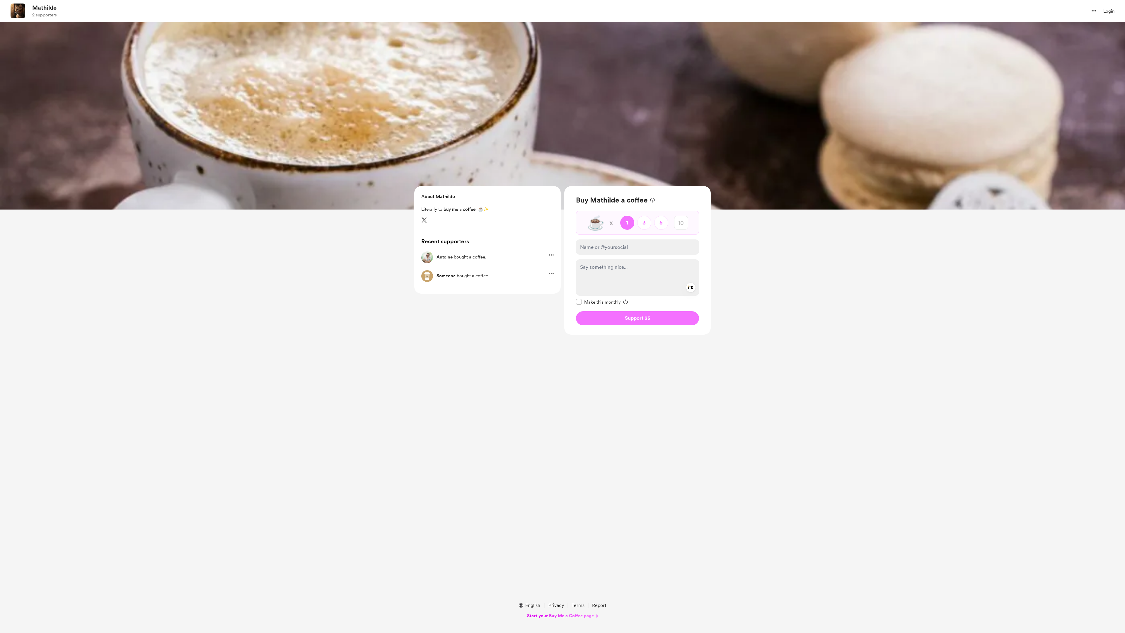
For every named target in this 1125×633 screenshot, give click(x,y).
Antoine (445, 257)
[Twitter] (424, 220)
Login (1108, 11)
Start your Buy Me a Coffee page (560, 615)
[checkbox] (598, 302)
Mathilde (44, 7)
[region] (637, 260)
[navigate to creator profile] (18, 11)
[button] (1094, 11)
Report (599, 605)
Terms (578, 605)
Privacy (556, 605)
